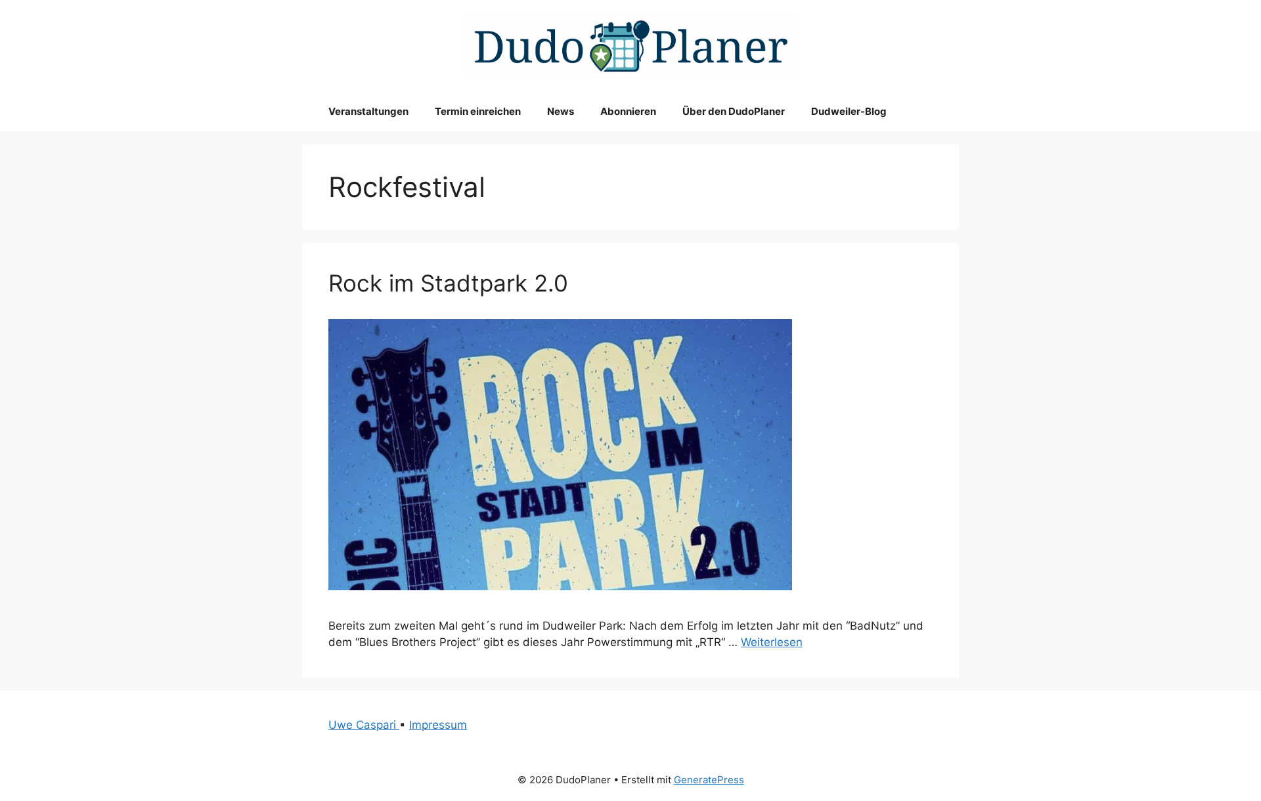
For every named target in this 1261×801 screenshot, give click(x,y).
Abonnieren (628, 111)
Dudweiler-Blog (849, 111)
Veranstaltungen (368, 111)
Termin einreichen (478, 111)
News (560, 111)
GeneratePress (709, 779)
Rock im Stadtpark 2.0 (448, 283)
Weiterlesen (772, 642)
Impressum (438, 724)
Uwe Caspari (363, 724)
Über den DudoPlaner (733, 111)
